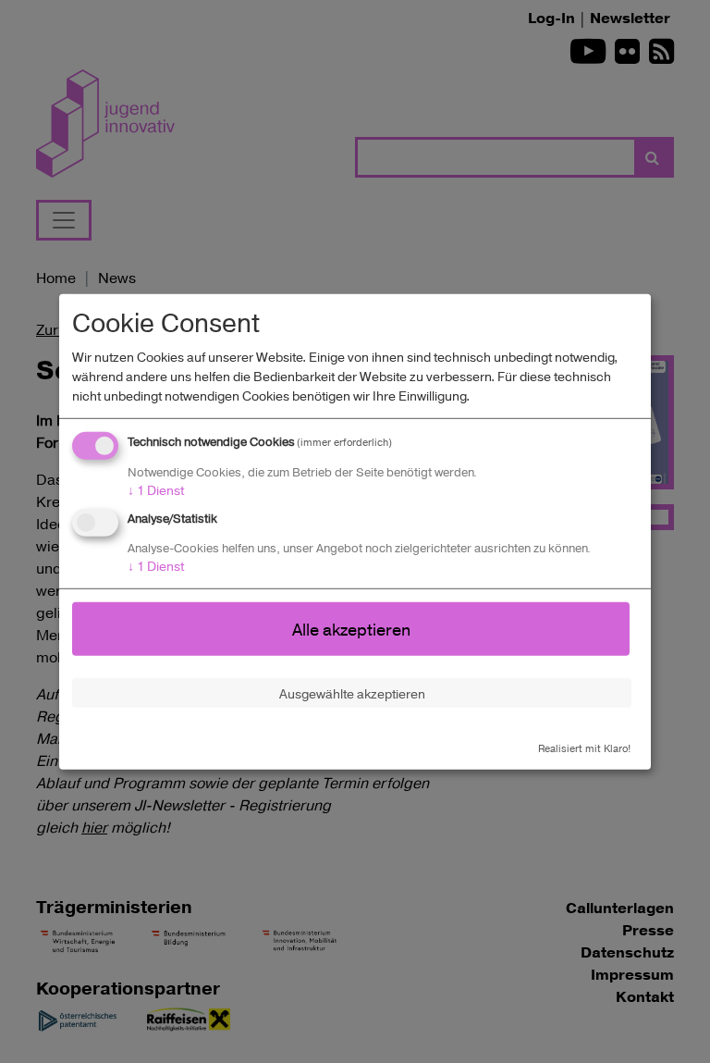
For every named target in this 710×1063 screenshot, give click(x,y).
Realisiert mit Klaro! (584, 748)
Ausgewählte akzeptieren (352, 692)
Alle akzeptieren (351, 627)
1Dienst (156, 490)
